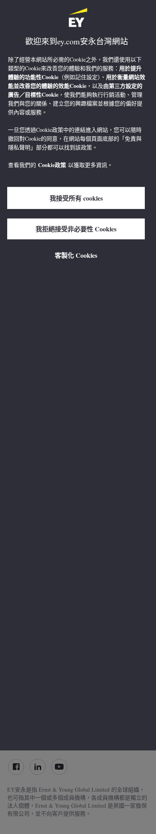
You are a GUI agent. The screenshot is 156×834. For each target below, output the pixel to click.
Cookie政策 (52, 165)
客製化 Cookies (76, 255)
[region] (78, 375)
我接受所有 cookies (76, 197)
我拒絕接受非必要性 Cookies (76, 228)
